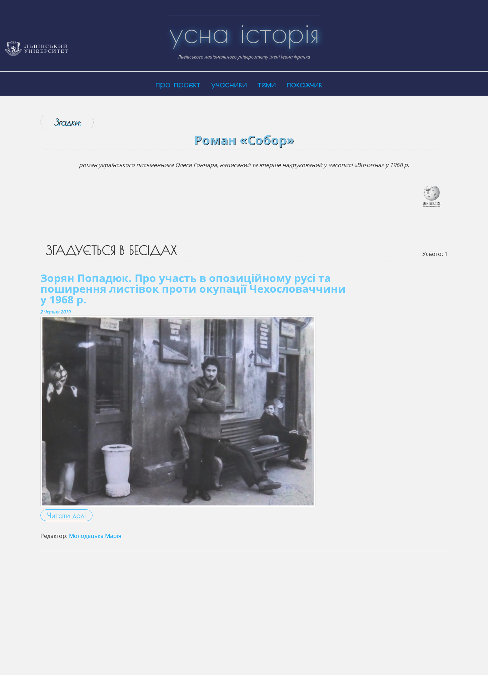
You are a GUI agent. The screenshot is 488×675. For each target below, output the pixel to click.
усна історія (244, 32)
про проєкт (177, 84)
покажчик (304, 84)
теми (267, 84)
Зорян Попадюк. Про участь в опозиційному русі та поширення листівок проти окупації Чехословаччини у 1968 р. (193, 289)
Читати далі (66, 515)
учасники (229, 84)
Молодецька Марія (95, 536)
